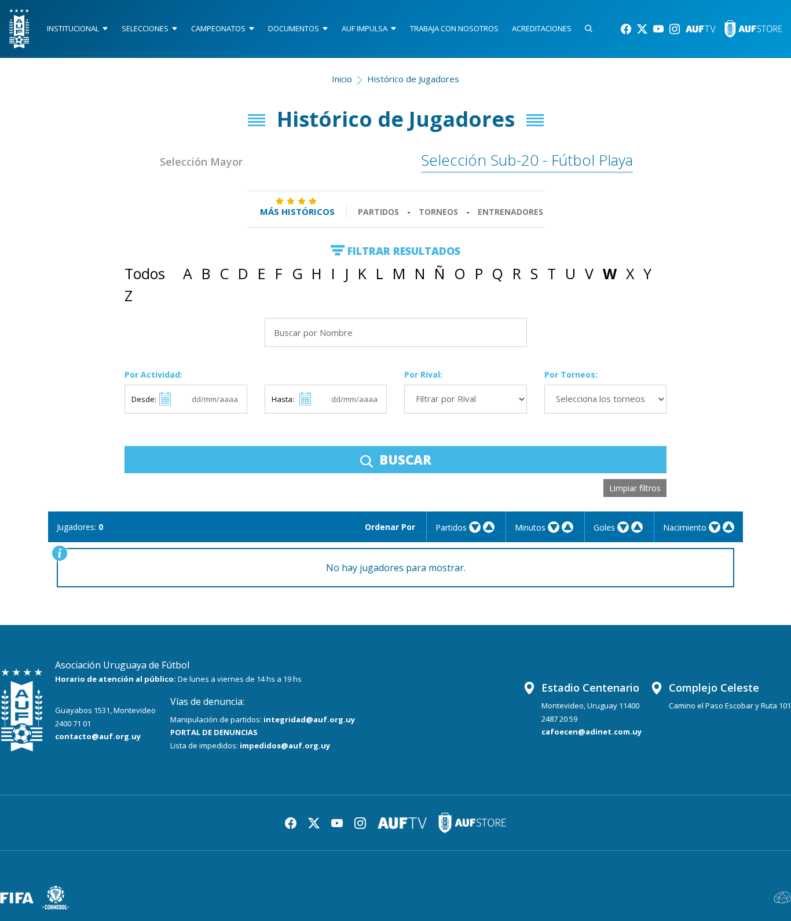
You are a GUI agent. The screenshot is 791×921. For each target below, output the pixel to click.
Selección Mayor (201, 162)
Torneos (438, 211)
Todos (144, 273)
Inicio (342, 79)
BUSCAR (403, 459)
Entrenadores (510, 211)
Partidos (378, 211)
